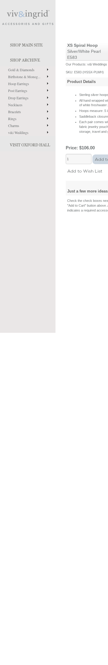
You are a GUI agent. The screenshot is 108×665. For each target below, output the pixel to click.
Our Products (76, 64)
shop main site (28, 43)
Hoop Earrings (18, 83)
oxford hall (28, 143)
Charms (13, 125)
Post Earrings (17, 90)
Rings (12, 118)
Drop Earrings (18, 97)
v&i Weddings (18, 132)
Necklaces (15, 104)
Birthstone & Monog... (24, 76)
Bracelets (14, 111)
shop (28, 58)
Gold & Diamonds (21, 69)
